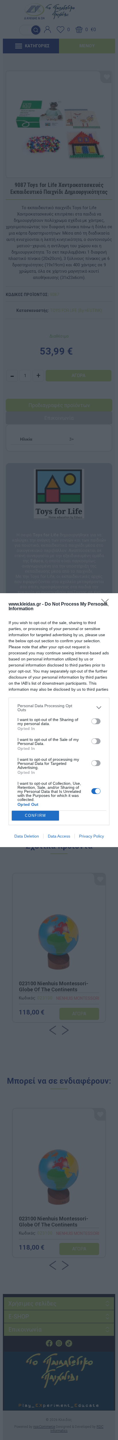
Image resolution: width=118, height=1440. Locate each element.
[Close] (106, 604)
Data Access (59, 836)
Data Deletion (26, 836)
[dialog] (59, 720)
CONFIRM (35, 815)
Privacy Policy (91, 836)
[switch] (96, 721)
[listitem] (59, 708)
